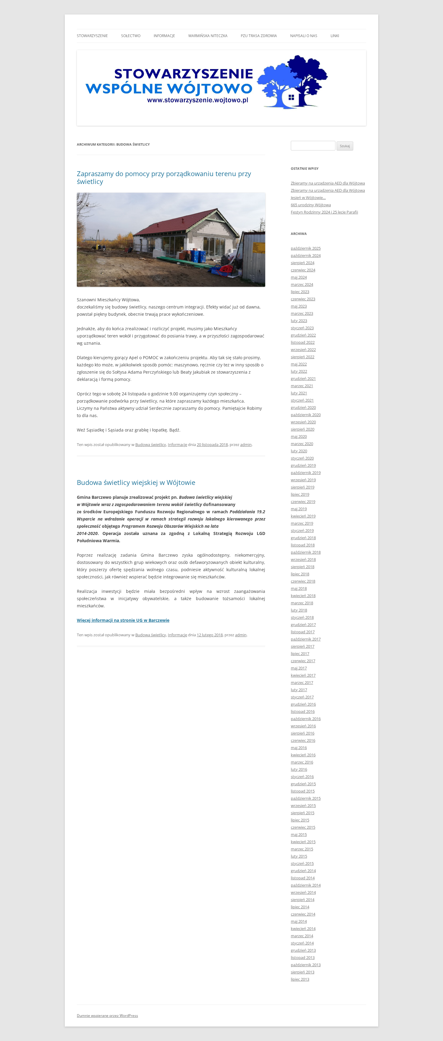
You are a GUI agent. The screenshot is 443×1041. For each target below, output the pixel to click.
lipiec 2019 (300, 494)
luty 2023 (299, 320)
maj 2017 (299, 668)
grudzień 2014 (303, 870)
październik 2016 (306, 718)
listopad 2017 (303, 631)
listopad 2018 (303, 545)
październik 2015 (306, 798)
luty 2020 (299, 451)
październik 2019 (306, 472)
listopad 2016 (303, 711)
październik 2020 (306, 414)
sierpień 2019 (302, 487)
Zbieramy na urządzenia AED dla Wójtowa (328, 183)
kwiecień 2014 (303, 928)
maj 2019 (299, 508)
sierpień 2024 (302, 262)
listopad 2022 (303, 342)
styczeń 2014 (302, 943)
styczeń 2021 (302, 400)
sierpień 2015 (302, 812)
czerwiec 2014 (303, 914)
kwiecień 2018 (303, 595)
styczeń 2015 (302, 863)
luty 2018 (299, 610)
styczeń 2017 (302, 697)
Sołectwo (130, 35)
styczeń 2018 (302, 617)
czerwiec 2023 (303, 299)
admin (246, 444)
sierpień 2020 (302, 429)
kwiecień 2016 (303, 755)
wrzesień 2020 (303, 422)
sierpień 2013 (302, 972)
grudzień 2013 (303, 950)
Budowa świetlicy (150, 444)
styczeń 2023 (302, 328)
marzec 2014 (302, 935)
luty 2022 (299, 371)
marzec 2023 (302, 313)
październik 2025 (306, 248)
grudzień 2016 (303, 704)
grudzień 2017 (303, 624)
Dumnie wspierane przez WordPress (107, 1015)
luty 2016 (299, 769)
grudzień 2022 (303, 335)
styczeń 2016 (302, 776)
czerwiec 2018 (303, 581)
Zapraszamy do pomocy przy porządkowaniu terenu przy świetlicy (164, 177)
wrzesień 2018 (303, 559)
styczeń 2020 (302, 458)
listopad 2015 (303, 791)
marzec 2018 (302, 603)
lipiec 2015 (300, 820)
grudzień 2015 (303, 783)
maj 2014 (299, 921)
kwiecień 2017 (303, 675)
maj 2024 (299, 277)
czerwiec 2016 (303, 740)
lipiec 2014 (300, 907)
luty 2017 (299, 689)
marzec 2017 (302, 682)
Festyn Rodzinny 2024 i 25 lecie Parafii (324, 212)
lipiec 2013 (300, 979)
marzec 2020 (302, 443)
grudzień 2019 (303, 465)
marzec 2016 (302, 762)
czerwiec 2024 (303, 270)
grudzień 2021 (303, 378)
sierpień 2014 (302, 899)
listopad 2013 (303, 957)
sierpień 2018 (302, 566)
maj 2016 (299, 747)
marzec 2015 (302, 849)
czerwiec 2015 (303, 827)
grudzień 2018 (303, 537)
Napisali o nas (303, 35)
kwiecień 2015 (303, 841)
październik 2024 (306, 255)
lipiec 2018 (300, 574)
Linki (335, 35)
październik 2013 (306, 964)
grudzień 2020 (303, 407)
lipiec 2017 (300, 653)
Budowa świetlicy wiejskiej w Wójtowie (136, 482)
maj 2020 (299, 436)
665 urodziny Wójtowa (311, 204)
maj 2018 (299, 588)
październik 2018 (306, 552)
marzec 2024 (302, 284)
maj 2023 (299, 306)
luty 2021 (299, 393)
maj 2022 (299, 364)
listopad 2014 (303, 878)
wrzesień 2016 (303, 726)
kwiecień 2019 (303, 516)
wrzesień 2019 (303, 480)
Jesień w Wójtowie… (308, 197)
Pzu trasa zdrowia (259, 35)
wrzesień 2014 (303, 892)
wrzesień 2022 (303, 349)
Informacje (164, 35)
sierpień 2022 (302, 356)
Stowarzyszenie (92, 35)
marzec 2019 (302, 523)
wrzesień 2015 (303, 805)
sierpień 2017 (302, 646)
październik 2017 (306, 639)
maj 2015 (299, 834)
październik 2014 (306, 885)
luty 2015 (299, 856)
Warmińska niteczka (208, 35)
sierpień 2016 (302, 733)
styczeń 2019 (302, 530)
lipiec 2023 (300, 291)
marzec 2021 (302, 385)
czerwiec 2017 (303, 660)
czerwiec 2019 (303, 501)
